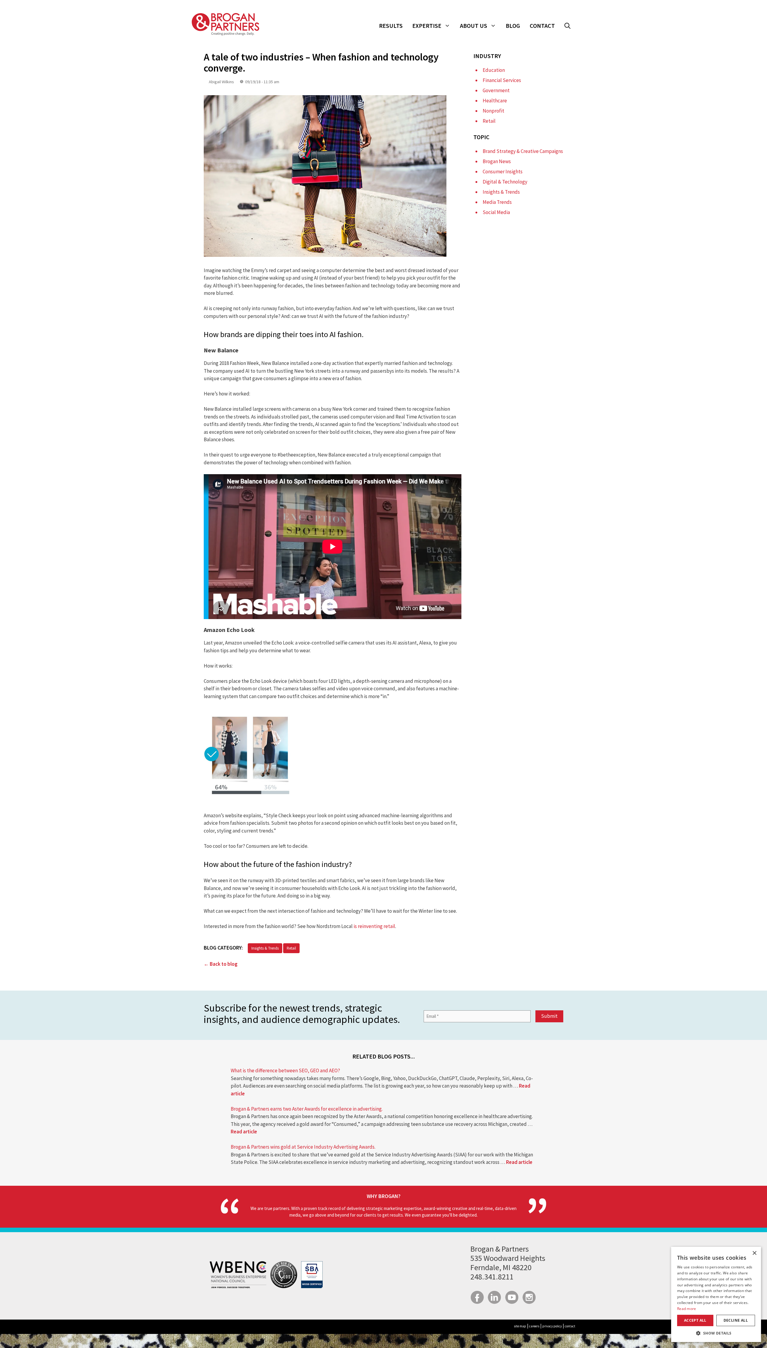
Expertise (426, 25)
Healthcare (495, 100)
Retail (291, 948)
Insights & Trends (265, 948)
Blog (513, 25)
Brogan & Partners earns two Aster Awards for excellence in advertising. (307, 1109)
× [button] (754, 1253)
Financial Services (502, 80)
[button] (567, 26)
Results (391, 25)
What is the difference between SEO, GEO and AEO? (285, 1070)
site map (520, 1326)
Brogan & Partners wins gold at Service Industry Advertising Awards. (303, 1147)
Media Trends (497, 202)
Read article (244, 1131)
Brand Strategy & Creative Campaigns (523, 151)
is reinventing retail (374, 926)
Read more (686, 1308)
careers (534, 1326)
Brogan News (497, 161)
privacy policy (552, 1326)
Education (494, 70)
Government (496, 90)
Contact (542, 25)
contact (570, 1326)
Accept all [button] (695, 1320)
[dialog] (716, 1294)
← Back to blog (221, 964)
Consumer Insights (503, 171)
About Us (473, 25)
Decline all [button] (736, 1320)
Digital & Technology (505, 181)
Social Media (496, 212)
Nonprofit (493, 110)
